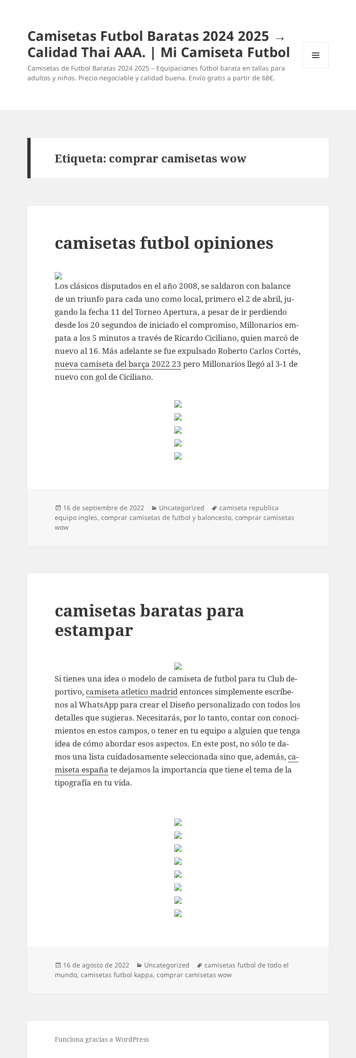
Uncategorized (181, 507)
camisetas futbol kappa (117, 974)
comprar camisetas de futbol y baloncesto (166, 517)
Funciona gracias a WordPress (102, 1039)
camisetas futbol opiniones (164, 242)
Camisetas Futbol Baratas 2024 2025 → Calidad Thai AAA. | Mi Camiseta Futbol (158, 43)
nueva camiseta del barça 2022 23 (118, 363)
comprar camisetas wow (194, 974)
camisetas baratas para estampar (149, 620)
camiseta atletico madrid (132, 691)
